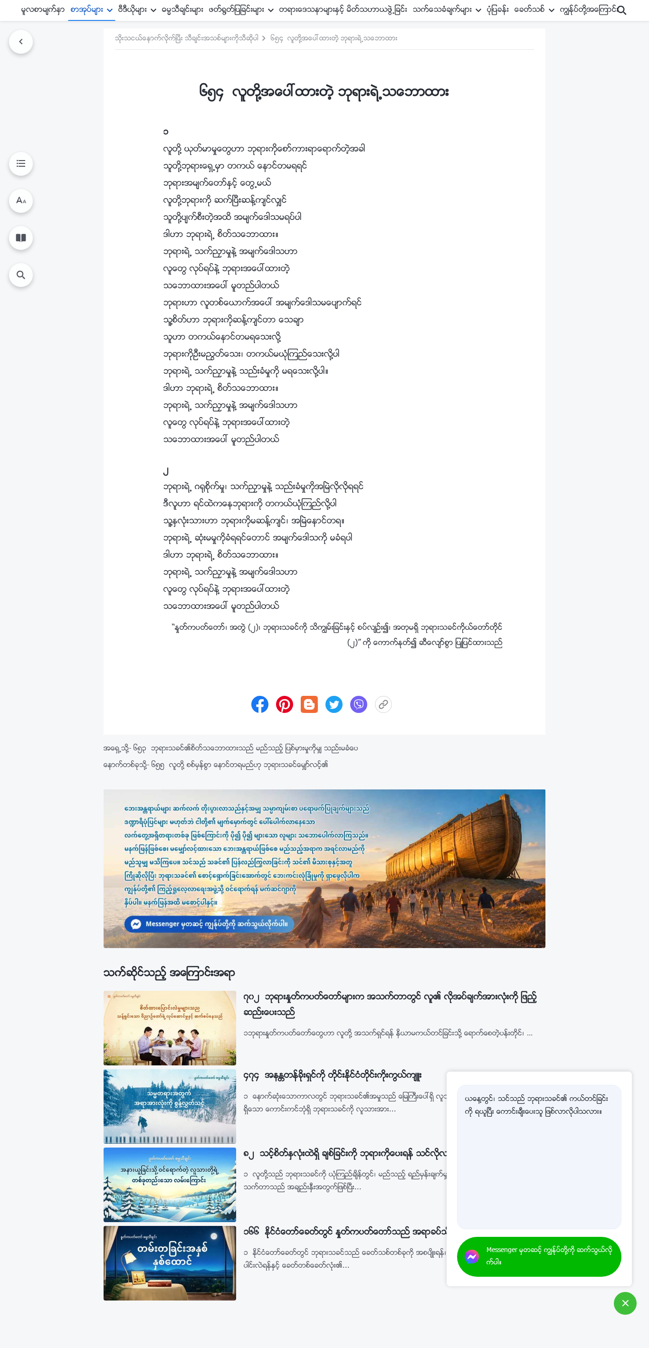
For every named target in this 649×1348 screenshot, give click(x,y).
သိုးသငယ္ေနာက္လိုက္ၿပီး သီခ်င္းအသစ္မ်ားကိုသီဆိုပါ (186, 39)
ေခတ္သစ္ (530, 10)
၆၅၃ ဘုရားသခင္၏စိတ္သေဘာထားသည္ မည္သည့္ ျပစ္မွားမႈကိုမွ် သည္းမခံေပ (246, 749)
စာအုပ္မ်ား (87, 10)
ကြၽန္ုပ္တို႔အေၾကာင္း (589, 10)
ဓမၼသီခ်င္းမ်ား (182, 10)
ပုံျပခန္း (498, 10)
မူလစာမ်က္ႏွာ (43, 10)
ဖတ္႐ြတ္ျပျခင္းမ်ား (236, 10)
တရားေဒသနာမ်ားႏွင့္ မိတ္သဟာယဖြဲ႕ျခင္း (343, 10)
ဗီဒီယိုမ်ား (132, 10)
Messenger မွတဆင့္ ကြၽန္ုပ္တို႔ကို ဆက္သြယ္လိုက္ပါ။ (549, 1257)
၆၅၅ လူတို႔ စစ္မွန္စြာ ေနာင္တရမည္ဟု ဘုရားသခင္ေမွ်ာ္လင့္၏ (240, 765)
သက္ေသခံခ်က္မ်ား (442, 10)
